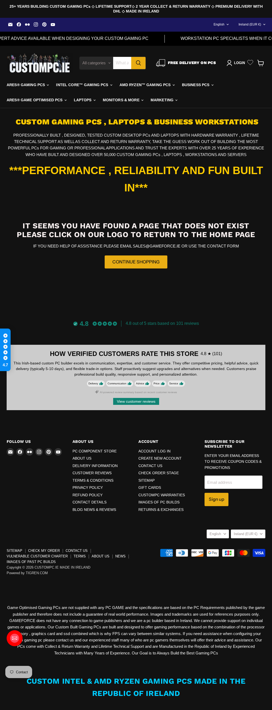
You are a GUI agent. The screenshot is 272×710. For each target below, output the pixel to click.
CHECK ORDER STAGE (158, 473)
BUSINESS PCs (196, 85)
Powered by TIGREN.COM (27, 573)
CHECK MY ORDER (44, 551)
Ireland (250, 24)
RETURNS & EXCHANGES (161, 509)
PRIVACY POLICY (88, 487)
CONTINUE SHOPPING (136, 261)
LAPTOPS (83, 100)
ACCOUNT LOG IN (154, 451)
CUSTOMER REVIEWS (92, 473)
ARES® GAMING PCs (26, 85)
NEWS (120, 556)
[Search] (138, 63)
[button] (5, 350)
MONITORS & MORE (122, 100)
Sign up (216, 499)
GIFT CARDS (149, 487)
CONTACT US (150, 466)
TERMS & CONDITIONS (93, 480)
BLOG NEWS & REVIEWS (94, 509)
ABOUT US (82, 458)
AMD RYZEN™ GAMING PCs (146, 85)
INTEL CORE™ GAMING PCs (82, 85)
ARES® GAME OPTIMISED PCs (35, 100)
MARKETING (163, 100)
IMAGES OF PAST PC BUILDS (31, 562)
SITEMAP (146, 480)
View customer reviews (136, 401)
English (219, 24)
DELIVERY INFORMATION (95, 466)
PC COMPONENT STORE (95, 451)
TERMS (80, 556)
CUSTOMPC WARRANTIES (161, 495)
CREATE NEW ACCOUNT (160, 458)
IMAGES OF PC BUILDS (159, 502)
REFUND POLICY (88, 495)
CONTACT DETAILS (90, 502)
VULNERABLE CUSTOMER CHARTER (37, 556)
